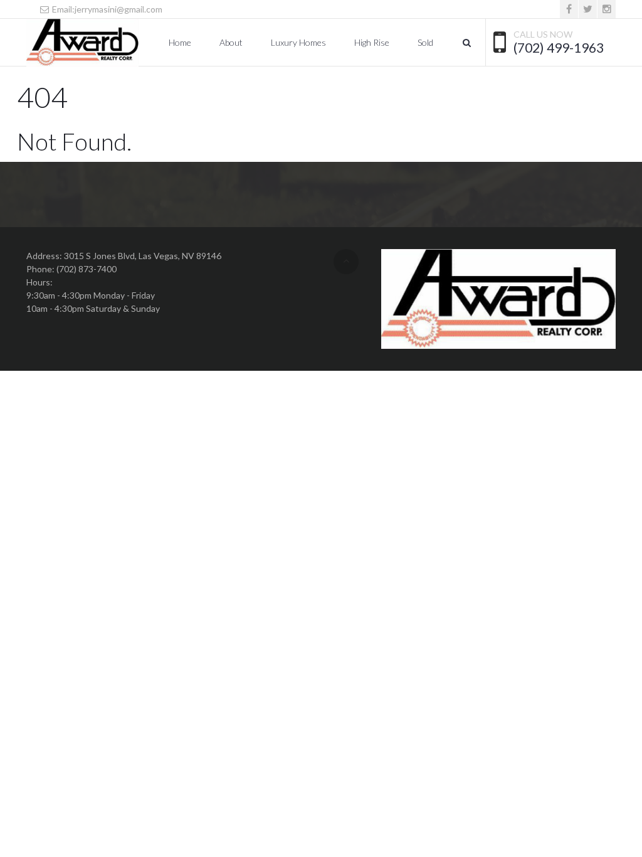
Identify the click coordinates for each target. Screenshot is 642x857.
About (231, 42)
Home (180, 42)
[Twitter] (588, 9)
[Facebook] (569, 9)
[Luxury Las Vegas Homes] (82, 43)
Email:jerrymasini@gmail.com (106, 9)
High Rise (371, 42)
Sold (425, 42)
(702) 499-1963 (558, 48)
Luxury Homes (298, 42)
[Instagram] (606, 9)
